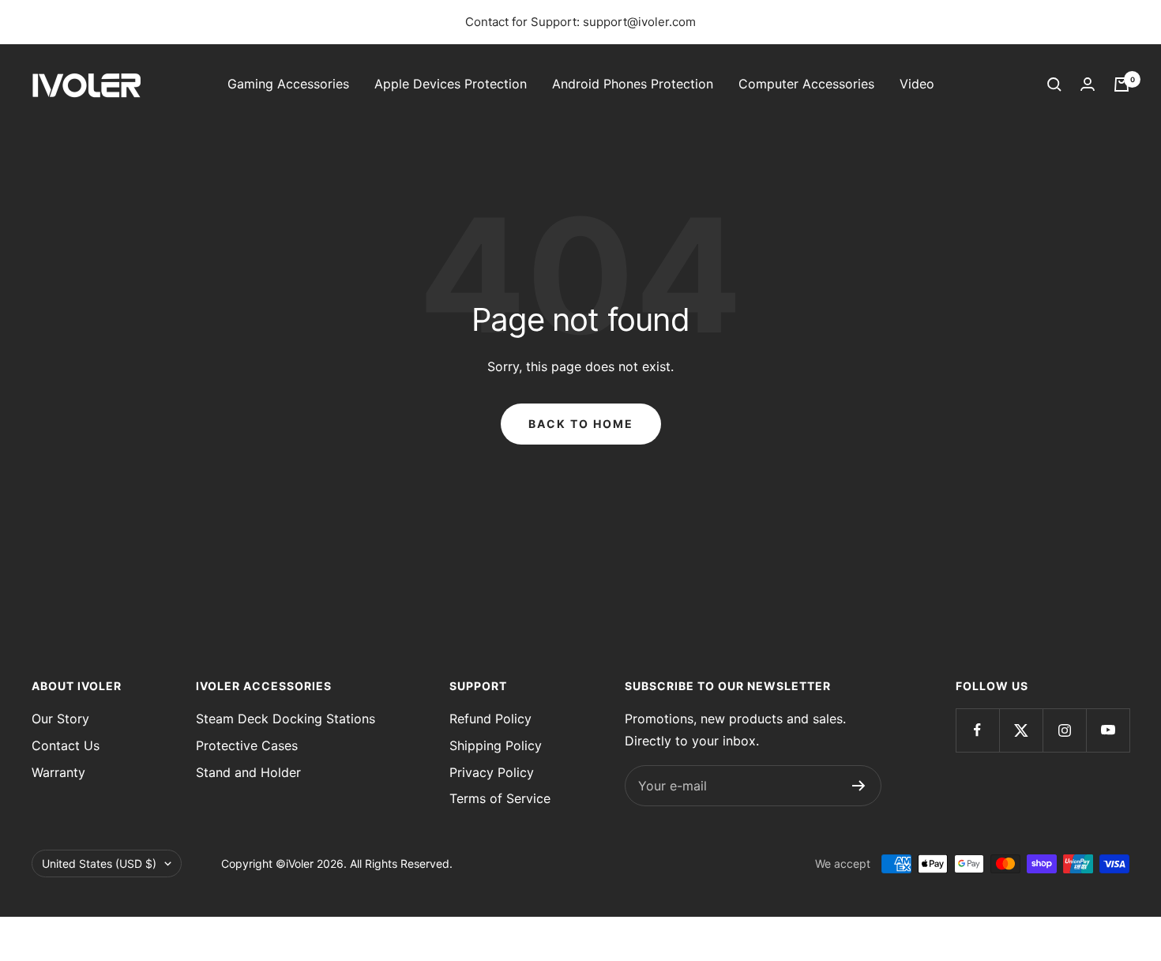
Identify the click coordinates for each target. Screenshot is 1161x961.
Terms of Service (499, 798)
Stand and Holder (248, 772)
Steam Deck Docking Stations (285, 718)
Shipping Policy (495, 745)
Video (917, 84)
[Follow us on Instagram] (1064, 730)
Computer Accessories (806, 84)
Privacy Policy (491, 772)
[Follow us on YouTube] (1107, 730)
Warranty (58, 772)
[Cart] (1121, 84)
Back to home (580, 423)
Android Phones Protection (632, 84)
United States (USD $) (99, 863)
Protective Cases (247, 745)
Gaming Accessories (288, 84)
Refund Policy (490, 718)
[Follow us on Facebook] (977, 730)
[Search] (1054, 84)
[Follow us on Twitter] (1021, 730)
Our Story (60, 718)
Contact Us (66, 745)
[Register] (859, 785)
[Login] (1087, 84)
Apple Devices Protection (450, 84)
